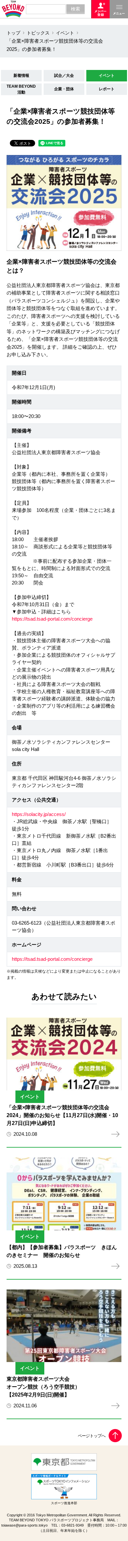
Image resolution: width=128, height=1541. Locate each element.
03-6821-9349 (72, 1525)
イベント (65, 32)
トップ (13, 32)
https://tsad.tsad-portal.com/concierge (52, 619)
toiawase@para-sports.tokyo (24, 1525)
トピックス (38, 32)
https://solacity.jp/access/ (39, 814)
